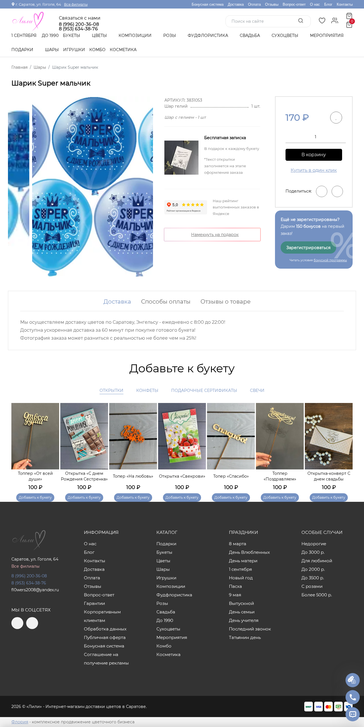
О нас (315, 4)
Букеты (72, 35)
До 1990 (50, 35)
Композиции (136, 35)
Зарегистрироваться (308, 247)
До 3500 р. (312, 577)
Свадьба (250, 35)
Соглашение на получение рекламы (106, 659)
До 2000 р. (313, 569)
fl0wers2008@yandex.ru (35, 589)
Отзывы (271, 4)
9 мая (235, 595)
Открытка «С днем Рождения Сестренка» (84, 476)
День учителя (243, 620)
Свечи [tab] (257, 390)
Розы (170, 35)
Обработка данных (105, 629)
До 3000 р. (312, 552)
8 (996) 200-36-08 (79, 24)
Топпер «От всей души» (35, 476)
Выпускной (241, 603)
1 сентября (23, 35)
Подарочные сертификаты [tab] (204, 390)
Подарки (22, 49)
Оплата (254, 4)
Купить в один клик (314, 170)
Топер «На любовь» (133, 476)
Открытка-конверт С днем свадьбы (328, 476)
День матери (243, 560)
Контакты (345, 4)
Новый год (241, 577)
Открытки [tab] (111, 390)
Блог (328, 4)
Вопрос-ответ (294, 4)
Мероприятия (327, 35)
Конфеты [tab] (147, 390)
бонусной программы (330, 260)
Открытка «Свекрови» (182, 476)
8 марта (237, 543)
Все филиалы (76, 4)
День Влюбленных (249, 552)
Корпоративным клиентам (102, 616)
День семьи (242, 612)
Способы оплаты (166, 301)
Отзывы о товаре (225, 301)
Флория (19, 721)
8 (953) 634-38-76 (28, 583)
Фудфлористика (208, 35)
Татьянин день (245, 637)
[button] (345, 444)
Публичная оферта (105, 637)
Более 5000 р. (316, 595)
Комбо (97, 49)
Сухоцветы (285, 35)
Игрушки (74, 49)
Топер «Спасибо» (231, 476)
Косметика (123, 49)
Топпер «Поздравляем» (280, 476)
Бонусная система (208, 4)
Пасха (235, 586)
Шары (52, 49)
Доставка (236, 4)
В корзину (313, 154)
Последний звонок (250, 629)
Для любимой (316, 560)
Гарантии (94, 603)
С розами (311, 586)
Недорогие (313, 543)
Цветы (100, 35)
